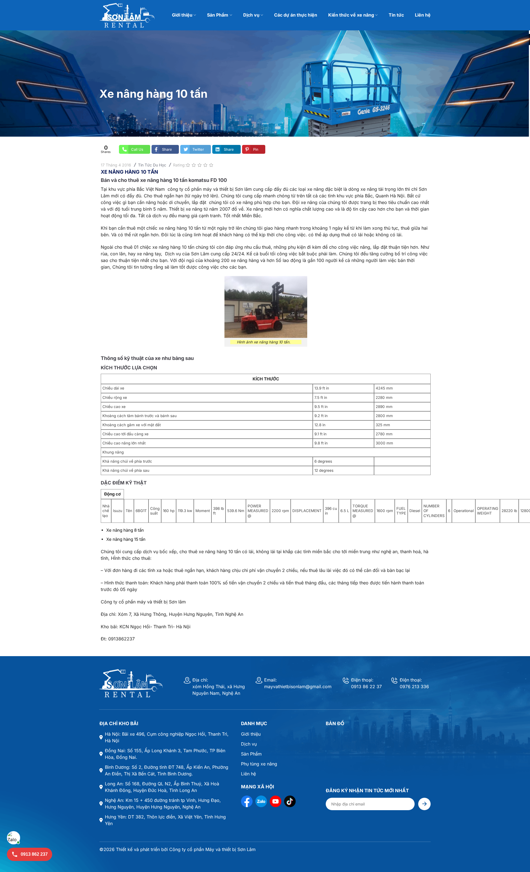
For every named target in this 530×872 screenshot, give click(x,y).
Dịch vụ (251, 15)
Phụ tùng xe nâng (259, 764)
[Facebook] (247, 801)
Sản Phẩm (217, 15)
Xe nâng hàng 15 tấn (125, 539)
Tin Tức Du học (152, 165)
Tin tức (396, 15)
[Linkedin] (290, 801)
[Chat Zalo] (13, 837)
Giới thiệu (182, 15)
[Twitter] (261, 801)
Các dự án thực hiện (295, 15)
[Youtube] (275, 801)
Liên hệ (423, 15)
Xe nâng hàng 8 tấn (125, 530)
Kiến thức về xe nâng (351, 15)
